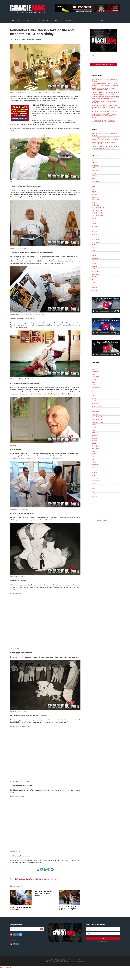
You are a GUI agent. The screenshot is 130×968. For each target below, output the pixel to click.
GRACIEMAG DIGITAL (70, 20)
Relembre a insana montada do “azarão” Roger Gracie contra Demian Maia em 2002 (106, 97)
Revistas (94, 266)
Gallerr (94, 202)
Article (94, 176)
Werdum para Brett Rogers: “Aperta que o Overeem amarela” (43, 893)
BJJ (16, 879)
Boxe (93, 186)
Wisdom (94, 287)
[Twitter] (20, 934)
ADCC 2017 (95, 170)
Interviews (95, 226)
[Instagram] (14, 934)
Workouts (94, 290)
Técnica (94, 279)
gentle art (22, 879)
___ (93, 160)
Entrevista (95, 197)
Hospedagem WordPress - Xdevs (65, 962)
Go (41, 929)
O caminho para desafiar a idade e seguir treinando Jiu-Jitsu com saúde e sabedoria (105, 84)
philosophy (54, 879)
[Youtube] (11, 934)
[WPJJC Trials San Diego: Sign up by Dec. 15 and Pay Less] (69, 897)
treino (93, 282)
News (93, 250)
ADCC (93, 168)
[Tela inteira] (118, 311)
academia (94, 162)
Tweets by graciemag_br (103, 520)
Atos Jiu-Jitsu (96, 181)
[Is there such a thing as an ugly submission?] (21, 897)
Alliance (94, 173)
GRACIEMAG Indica (97, 210)
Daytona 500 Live (5, 967)
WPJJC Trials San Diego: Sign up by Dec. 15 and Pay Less (68, 908)
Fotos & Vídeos (96, 200)
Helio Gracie (39, 879)
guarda (94, 218)
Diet (93, 189)
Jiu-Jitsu (46, 879)
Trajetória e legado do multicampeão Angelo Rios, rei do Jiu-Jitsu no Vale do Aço (105, 93)
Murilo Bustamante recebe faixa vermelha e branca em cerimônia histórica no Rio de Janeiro (105, 115)
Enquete (94, 194)
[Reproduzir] (94, 311)
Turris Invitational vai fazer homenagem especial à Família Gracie (104, 89)
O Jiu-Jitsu (28, 20)
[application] (106, 305)
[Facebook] (17, 934)
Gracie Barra (95, 205)
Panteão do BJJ (44, 20)
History (94, 221)
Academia (95, 165)
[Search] (117, 20)
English (94, 192)
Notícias (15, 20)
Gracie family (30, 879)
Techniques (95, 274)
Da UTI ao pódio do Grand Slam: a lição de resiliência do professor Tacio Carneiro (104, 121)
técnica (94, 277)
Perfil (93, 261)
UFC (93, 285)
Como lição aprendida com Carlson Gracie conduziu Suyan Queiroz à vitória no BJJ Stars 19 (106, 107)
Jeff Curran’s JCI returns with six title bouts (105, 111)
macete (94, 237)
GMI (56, 20)
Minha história (96, 239)
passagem (95, 258)
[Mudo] (115, 311)
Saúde (93, 269)
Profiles (94, 263)
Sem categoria (96, 271)
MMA (93, 245)
